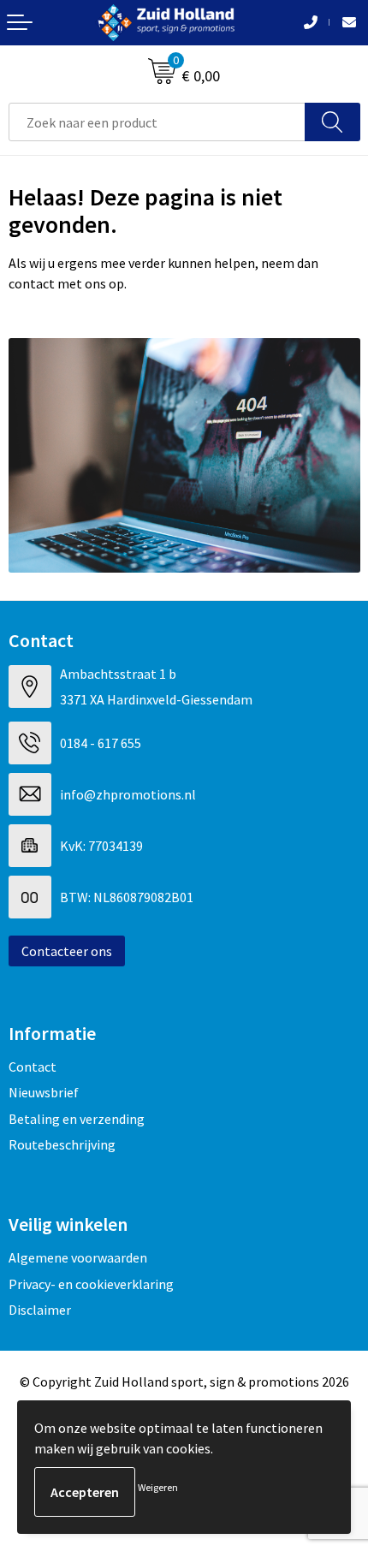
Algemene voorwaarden (78, 1257)
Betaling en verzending (77, 1118)
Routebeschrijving (62, 1144)
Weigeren (158, 1487)
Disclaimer (40, 1309)
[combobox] (157, 122)
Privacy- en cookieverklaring (91, 1283)
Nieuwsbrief (44, 1092)
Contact (32, 1066)
